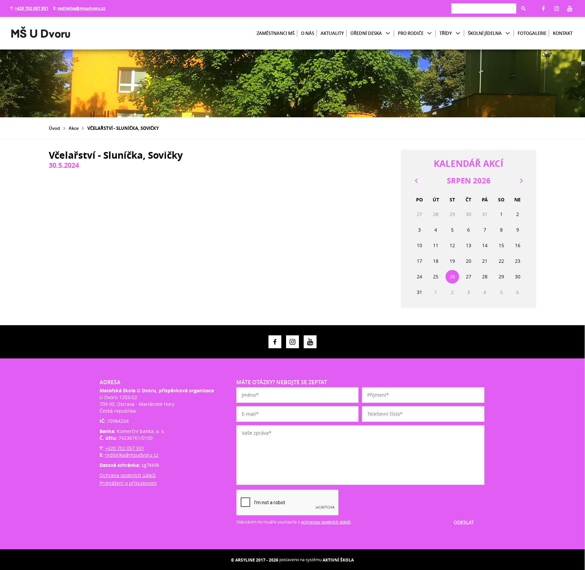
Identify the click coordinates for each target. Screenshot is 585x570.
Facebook (543, 8)
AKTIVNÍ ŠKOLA (338, 560)
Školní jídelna (485, 33)
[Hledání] (483, 8)
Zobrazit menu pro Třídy (457, 33)
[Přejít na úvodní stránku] (50, 33)
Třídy (445, 33)
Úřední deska (366, 33)
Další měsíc (521, 181)
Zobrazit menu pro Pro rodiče (429, 33)
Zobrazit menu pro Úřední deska (387, 33)
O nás (307, 33)
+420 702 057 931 (31, 8)
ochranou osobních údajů (326, 522)
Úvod (54, 128)
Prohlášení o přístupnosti (128, 483)
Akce (74, 128)
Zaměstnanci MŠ (276, 33)
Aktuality (332, 33)
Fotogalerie (532, 33)
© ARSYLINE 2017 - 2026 (254, 560)
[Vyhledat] (523, 8)
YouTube (570, 8)
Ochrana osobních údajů (128, 475)
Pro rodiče (411, 33)
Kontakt (562, 33)
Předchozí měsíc (416, 181)
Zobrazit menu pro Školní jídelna (507, 33)
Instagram (556, 8)
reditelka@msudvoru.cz (81, 8)
